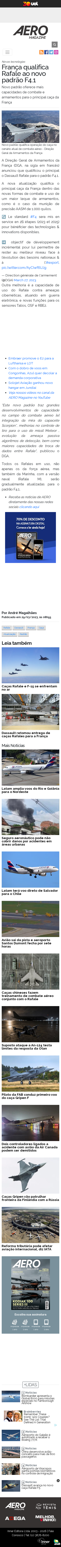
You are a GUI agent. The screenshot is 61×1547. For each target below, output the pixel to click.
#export (52, 263)
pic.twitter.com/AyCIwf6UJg (24, 268)
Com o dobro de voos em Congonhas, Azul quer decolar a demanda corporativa (32, 373)
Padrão (23, 634)
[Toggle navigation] (7, 52)
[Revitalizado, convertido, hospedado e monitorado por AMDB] (57, 1542)
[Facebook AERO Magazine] (46, 52)
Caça (41, 627)
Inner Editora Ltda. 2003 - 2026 (26, 1531)
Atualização (9, 634)
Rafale (7, 627)
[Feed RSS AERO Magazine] (41, 52)
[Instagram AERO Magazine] (55, 52)
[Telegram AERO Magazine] (50, 52)
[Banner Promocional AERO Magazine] (30, 537)
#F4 (33, 217)
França (31, 627)
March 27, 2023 (25, 280)
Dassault (18, 627)
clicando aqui (29, 507)
